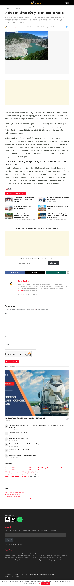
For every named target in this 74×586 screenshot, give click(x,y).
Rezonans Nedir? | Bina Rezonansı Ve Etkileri (18, 474)
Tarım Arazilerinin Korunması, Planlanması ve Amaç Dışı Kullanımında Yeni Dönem (22, 215)
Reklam (54, 574)
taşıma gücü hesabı (10, 501)
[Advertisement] (37, 92)
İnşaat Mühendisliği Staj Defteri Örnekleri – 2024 (22, 455)
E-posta (7, 344)
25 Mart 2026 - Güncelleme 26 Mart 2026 (58, 219)
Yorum (7, 313)
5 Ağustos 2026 (52, 201)
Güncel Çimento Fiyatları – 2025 (18, 432)
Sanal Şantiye (13, 27)
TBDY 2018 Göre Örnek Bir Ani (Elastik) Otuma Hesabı (20, 472)
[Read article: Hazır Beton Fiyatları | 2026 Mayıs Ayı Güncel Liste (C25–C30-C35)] (37, 393)
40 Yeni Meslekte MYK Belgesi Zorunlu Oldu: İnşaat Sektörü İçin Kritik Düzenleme (57, 215)
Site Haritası (19, 576)
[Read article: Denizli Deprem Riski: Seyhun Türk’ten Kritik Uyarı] (9, 208)
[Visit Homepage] (35, 2)
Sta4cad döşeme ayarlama (12, 494)
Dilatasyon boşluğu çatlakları (13, 496)
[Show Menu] (5, 2)
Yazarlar (16, 574)
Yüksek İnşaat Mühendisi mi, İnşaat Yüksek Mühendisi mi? (22, 468)
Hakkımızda (8, 574)
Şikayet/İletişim (9, 576)
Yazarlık (23, 574)
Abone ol (53, 263)
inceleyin (37, 583)
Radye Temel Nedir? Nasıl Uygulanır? (19, 449)
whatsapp (21, 290)
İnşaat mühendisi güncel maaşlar (14, 492)
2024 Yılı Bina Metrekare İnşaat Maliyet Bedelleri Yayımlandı (26, 444)
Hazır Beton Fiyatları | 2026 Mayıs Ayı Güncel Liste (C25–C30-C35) (25, 418)
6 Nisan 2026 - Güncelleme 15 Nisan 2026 (24, 219)
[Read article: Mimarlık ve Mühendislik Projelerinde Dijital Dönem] (42, 199)
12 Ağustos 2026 (18, 203)
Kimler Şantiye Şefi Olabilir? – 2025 (19, 438)
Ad (6, 336)
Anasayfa (7, 8)
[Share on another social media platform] (68, 272)
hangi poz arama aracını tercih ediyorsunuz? (18, 499)
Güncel (12, 8)
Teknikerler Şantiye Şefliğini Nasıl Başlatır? (17, 476)
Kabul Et (46, 583)
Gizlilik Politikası (44, 574)
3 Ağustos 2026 (18, 210)
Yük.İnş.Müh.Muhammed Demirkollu (52, 468)
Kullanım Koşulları (33, 574)
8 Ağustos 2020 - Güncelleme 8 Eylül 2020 (32, 27)
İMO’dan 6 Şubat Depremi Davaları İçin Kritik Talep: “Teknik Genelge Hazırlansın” (24, 199)
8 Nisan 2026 (51, 210)
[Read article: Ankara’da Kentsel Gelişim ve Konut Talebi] (42, 208)
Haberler (18, 8)
